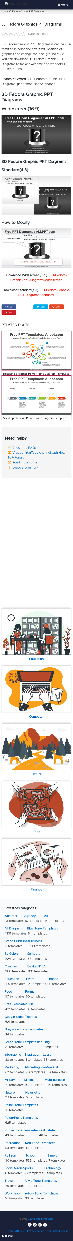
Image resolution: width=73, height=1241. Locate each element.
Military (14, 1082)
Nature (15, 1095)
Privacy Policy (35, 1231)
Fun (36, 1006)
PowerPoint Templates (21, 1120)
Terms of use (16, 1231)
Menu (64, 4)
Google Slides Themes (21, 1019)
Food (14, 994)
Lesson (53, 1057)
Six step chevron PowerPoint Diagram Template (35, 418)
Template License (57, 1231)
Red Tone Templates (40, 1145)
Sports (33, 1170)
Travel (14, 1183)
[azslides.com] (17, 4)
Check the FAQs (24, 448)
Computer (37, 956)
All (54, 918)
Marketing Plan (36, 1069)
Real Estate (48, 1132)
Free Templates (16, 1006)
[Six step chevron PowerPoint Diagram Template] (37, 395)
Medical (57, 1069)
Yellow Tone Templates (41, 1196)
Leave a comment (25, 467)
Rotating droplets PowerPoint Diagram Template (36, 373)
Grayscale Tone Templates (24, 1031)
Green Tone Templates (21, 1044)
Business (39, 943)
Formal (35, 994)
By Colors (15, 956)
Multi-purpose (56, 1082)
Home (3, 11)
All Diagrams (15, 931)
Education (15, 981)
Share (9, 307)
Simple (57, 1158)
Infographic (14, 1057)
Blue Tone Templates (42, 931)
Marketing (14, 1069)
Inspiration (33, 1057)
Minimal (34, 1082)
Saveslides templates (40, 1218)
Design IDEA (38, 968)
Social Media (14, 1170)
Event (36, 981)
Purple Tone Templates (22, 1132)
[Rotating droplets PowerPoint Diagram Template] (37, 350)
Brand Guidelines (17, 943)
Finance (57, 981)
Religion (15, 1158)
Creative (16, 968)
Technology (53, 1170)
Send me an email (25, 462)
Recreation (14, 1145)
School (36, 1158)
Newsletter (34, 1095)
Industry (48, 1044)
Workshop (14, 1196)
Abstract (14, 918)
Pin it (10, 312)
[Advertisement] (36, 503)
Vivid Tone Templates (41, 1183)
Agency (33, 918)
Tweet (41, 307)
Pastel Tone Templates (21, 1107)
